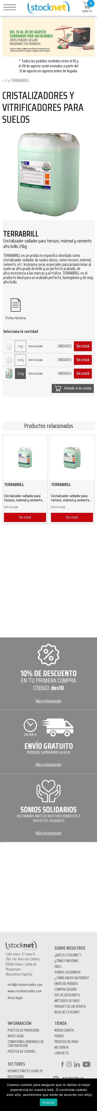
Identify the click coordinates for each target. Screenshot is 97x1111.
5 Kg (20, 346)
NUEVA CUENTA (64, 1030)
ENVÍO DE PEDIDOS (66, 983)
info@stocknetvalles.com (25, 984)
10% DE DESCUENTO (67, 995)
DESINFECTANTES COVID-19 (25, 1071)
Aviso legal (15, 998)
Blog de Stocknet (67, 1012)
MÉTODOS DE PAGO (67, 1001)
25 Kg (20, 373)
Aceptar (48, 1102)
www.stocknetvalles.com (25, 991)
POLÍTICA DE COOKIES (21, 1051)
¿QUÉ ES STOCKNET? (67, 955)
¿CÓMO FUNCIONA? (66, 961)
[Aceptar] (90, 1094)
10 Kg (20, 360)
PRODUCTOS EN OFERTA (70, 1006)
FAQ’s (58, 966)
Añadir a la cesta (77, 388)
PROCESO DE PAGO (66, 1041)
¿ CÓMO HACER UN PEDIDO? (71, 978)
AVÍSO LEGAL (16, 1036)
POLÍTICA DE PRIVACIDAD (23, 1030)
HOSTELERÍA (16, 1076)
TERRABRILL (20, 80)
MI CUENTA (61, 1047)
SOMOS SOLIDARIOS (67, 972)
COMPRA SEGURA (65, 989)
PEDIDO (59, 1036)
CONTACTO (61, 1053)
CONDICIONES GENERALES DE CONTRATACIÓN (26, 1044)
